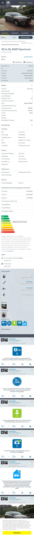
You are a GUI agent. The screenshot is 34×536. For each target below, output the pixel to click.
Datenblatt (5, 33)
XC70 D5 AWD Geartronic (15, 340)
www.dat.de (10, 251)
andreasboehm (28, 57)
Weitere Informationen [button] (10, 529)
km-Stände (25, 33)
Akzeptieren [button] (17, 532)
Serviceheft (15, 33)
